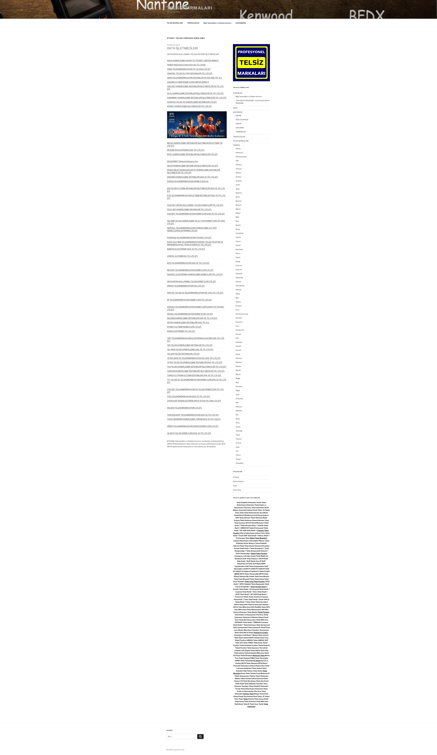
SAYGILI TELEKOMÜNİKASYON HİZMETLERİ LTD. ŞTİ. (190, 314)
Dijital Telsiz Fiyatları (259, 553)
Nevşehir (239, 386)
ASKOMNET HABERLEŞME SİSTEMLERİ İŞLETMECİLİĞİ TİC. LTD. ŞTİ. (196, 98)
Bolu (237, 221)
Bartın (238, 197)
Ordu (237, 395)
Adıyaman (239, 152)
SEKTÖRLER (237, 112)
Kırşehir (238, 346)
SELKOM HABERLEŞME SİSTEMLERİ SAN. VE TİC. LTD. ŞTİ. (192, 318)
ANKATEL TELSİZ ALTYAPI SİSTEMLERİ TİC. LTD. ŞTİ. (190, 73)
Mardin (238, 370)
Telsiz (235, 486)
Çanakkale (240, 233)
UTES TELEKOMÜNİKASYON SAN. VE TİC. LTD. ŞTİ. (188, 396)
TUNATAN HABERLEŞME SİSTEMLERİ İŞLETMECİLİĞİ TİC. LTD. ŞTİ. (196, 371)
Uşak (237, 447)
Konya (238, 354)
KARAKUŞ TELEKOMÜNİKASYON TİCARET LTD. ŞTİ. (189, 238)
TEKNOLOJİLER (193, 23)
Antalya (238, 177)
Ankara (238, 173)
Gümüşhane (240, 286)
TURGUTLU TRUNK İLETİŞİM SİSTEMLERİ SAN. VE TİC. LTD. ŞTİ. (194, 375)
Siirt (237, 415)
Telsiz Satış (237, 490)
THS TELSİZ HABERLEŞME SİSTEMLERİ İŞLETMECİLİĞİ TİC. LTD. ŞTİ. (196, 367)
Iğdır (237, 298)
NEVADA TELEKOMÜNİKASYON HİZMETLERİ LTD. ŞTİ (190, 270)
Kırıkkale (239, 342)
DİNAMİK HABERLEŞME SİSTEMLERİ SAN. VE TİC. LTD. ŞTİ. (192, 177)
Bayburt (238, 205)
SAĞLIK (238, 124)
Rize (237, 402)
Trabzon (239, 439)
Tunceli (238, 443)
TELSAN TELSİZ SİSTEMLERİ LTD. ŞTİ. (183, 354)
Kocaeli (238, 350)
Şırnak (238, 427)
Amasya (239, 169)
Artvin (238, 185)
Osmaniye (239, 398)
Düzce (238, 253)
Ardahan (239, 181)
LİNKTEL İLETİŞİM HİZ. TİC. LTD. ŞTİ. (182, 256)
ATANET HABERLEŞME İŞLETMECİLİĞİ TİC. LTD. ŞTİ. (189, 106)
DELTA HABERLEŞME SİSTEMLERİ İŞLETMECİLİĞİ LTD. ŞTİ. (192, 166)
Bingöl (238, 213)
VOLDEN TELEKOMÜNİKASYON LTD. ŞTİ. (184, 408)
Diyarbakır (239, 249)
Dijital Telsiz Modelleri (258, 538)
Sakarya (239, 407)
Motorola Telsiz (259, 655)
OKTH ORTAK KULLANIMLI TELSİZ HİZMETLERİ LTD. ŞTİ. (191, 281)
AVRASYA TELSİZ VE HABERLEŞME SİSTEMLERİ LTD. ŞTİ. (192, 102)
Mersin (238, 374)
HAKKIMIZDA (241, 23)
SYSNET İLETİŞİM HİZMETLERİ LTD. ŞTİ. (184, 327)
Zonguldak (239, 463)
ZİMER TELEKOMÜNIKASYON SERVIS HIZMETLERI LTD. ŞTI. (193, 426)
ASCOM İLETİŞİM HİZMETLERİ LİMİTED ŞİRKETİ (188, 82)
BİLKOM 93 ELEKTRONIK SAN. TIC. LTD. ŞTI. (186, 150)
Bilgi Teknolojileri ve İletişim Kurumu (217, 23)
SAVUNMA (240, 128)
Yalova (238, 455)
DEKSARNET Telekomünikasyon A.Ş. (182, 161)
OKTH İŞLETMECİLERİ (182, 48)
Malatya (239, 362)
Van (237, 451)
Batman (239, 201)
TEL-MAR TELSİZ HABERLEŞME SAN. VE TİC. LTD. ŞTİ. (190, 349)
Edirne (238, 257)
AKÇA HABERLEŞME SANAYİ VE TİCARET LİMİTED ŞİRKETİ (193, 60)
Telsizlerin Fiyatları (261, 633)
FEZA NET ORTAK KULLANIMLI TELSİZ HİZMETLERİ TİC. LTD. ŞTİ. (195, 205)
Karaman (239, 322)
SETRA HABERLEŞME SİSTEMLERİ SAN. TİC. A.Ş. (188, 322)
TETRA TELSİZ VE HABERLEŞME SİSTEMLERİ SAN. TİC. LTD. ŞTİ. (194, 362)
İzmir (237, 310)
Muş (237, 382)
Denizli (238, 245)
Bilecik (238, 209)
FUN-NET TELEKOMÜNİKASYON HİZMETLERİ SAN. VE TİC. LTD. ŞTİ (196, 214)
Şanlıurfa (239, 411)
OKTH (235, 108)
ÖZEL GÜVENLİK (242, 120)
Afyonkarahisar (241, 157)
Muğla (238, 378)
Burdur (238, 225)
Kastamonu (240, 330)
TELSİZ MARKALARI (175, 23)
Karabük (239, 318)
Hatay (238, 294)
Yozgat (238, 459)
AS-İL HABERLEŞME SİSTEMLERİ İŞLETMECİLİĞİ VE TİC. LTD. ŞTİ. (195, 93)
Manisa (238, 366)
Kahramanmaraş (242, 314)
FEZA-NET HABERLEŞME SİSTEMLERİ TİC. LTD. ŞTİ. (189, 209)
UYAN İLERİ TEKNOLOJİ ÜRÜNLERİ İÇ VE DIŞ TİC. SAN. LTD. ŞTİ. (194, 401)
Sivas (238, 423)
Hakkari (238, 290)
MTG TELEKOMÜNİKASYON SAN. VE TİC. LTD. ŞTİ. (188, 263)
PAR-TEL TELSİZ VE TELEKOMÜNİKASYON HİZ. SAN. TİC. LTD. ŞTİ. (195, 293)
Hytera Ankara (238, 481)
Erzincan (239, 265)
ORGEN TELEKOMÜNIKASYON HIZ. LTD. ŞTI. (186, 286)
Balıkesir (239, 193)
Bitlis (237, 217)
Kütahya (239, 358)
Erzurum (239, 270)
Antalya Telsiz (248, 694)
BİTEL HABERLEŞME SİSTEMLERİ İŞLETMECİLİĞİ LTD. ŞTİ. (192, 154)
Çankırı (238, 237)
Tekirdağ (239, 431)
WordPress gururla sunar (175, 750)
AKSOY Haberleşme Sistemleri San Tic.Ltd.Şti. (186, 65)
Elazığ (238, 261)
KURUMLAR (237, 93)
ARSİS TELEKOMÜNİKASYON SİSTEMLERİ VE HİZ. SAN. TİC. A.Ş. (194, 78)
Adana (238, 148)
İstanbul (238, 306)
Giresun (238, 282)
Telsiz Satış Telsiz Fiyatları (255, 581)
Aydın (238, 189)
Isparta (238, 302)
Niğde (238, 390)
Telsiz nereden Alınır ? (259, 587)
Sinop (238, 419)
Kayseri (238, 334)
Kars (237, 326)
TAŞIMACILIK (241, 132)
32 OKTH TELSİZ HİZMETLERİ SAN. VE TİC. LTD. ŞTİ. (189, 433)
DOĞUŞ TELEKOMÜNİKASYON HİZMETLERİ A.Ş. (187, 181)
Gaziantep (239, 277)
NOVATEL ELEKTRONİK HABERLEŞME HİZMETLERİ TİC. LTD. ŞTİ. (195, 274)
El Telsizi (236, 477)
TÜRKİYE (236, 145)
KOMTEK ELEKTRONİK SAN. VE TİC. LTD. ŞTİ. (186, 249)
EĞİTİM (238, 116)
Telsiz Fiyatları (263, 612)
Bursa (238, 229)
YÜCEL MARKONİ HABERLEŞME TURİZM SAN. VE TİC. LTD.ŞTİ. (194, 419)
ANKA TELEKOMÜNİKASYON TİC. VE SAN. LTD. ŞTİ (188, 69)
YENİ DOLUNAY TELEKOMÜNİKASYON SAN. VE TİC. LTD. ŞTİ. (193, 415)
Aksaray (239, 165)
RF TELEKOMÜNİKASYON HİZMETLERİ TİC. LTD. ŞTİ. (189, 300)
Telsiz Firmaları (189, 7)
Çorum (238, 241)
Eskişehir (239, 273)
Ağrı (237, 161)
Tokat (238, 435)
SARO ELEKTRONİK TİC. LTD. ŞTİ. (181, 331)
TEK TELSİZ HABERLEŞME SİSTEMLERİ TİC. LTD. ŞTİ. (190, 345)
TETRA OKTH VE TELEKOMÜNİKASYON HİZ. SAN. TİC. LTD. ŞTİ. (194, 358)
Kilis (237, 338)
